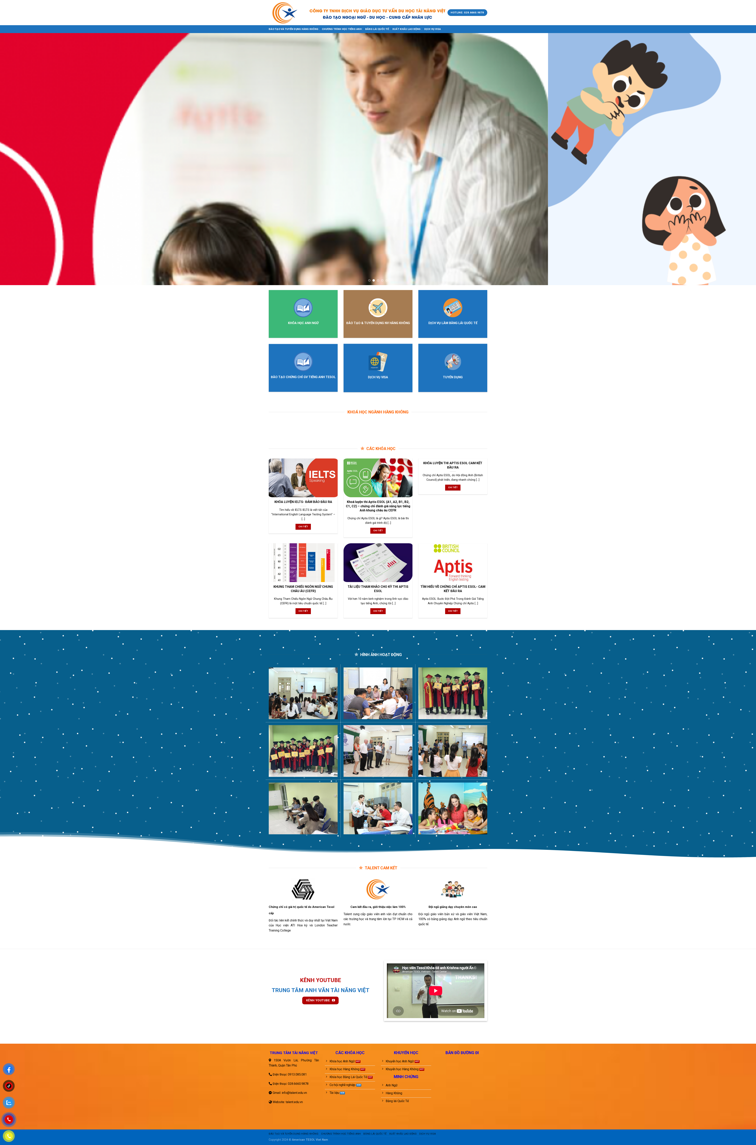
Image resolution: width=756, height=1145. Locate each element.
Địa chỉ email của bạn (243, 46)
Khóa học (235, 74)
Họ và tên (235, 32)
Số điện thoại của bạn (243, 60)
